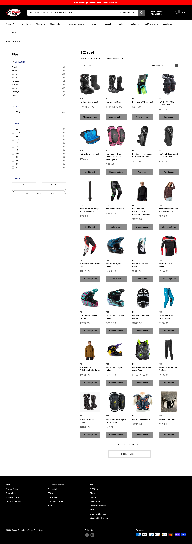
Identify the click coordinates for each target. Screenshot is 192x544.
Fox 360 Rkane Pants (115, 209)
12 (17, 143)
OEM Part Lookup (98, 514)
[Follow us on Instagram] (92, 535)
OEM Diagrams (151, 24)
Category (20, 62)
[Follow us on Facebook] (87, 535)
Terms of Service (13, 501)
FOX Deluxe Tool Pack (89, 154)
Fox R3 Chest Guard (141, 419)
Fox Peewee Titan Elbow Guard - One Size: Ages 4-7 (114, 157)
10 (17, 129)
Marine (39, 24)
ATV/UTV (10, 24)
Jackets (15, 81)
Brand (18, 107)
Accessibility (53, 489)
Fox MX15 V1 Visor (167, 419)
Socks (14, 95)
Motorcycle (55, 24)
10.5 (18, 132)
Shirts (14, 71)
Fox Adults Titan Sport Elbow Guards (116, 420)
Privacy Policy (12, 489)
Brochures (167, 24)
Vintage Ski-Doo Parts (99, 518)
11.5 (18, 139)
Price (18, 178)
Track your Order (55, 501)
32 (17, 160)
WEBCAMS (11, 32)
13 (17, 146)
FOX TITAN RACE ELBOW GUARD (166, 103)
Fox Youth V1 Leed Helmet (140, 316)
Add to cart (169, 117)
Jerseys (15, 92)
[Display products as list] (176, 65)
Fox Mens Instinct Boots (87, 420)
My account (157, 14)
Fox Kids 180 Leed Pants (140, 264)
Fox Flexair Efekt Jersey (166, 264)
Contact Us (53, 497)
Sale (121, 24)
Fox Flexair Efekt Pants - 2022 (90, 264)
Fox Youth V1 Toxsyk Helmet (115, 316)
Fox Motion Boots (113, 102)
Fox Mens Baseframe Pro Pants (168, 368)
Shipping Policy (12, 497)
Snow (94, 24)
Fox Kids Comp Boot (89, 102)
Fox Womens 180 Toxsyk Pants (166, 316)
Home (8, 42)
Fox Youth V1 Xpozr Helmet (114, 368)
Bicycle (25, 24)
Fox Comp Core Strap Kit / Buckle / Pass (89, 210)
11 (17, 136)
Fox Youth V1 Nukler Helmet (89, 316)
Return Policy (11, 493)
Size (17, 124)
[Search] (141, 13)
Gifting (133, 24)
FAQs (50, 493)
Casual (108, 24)
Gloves (15, 85)
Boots (14, 78)
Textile (15, 67)
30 (17, 157)
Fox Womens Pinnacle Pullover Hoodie (168, 210)
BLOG (50, 505)
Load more (129, 454)
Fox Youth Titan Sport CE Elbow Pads (168, 155)
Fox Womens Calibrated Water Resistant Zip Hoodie (141, 211)
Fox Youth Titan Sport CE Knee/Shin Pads (141, 155)
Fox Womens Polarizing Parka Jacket (90, 368)
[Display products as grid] (172, 65)
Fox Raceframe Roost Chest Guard (141, 368)
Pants (14, 88)
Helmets (15, 74)
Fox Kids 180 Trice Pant (142, 102)
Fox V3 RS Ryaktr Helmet (113, 264)
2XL (17, 153)
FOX (18, 112)
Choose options (90, 117)
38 (17, 164)
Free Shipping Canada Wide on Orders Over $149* (96, 3)
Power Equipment (76, 24)
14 (17, 150)
